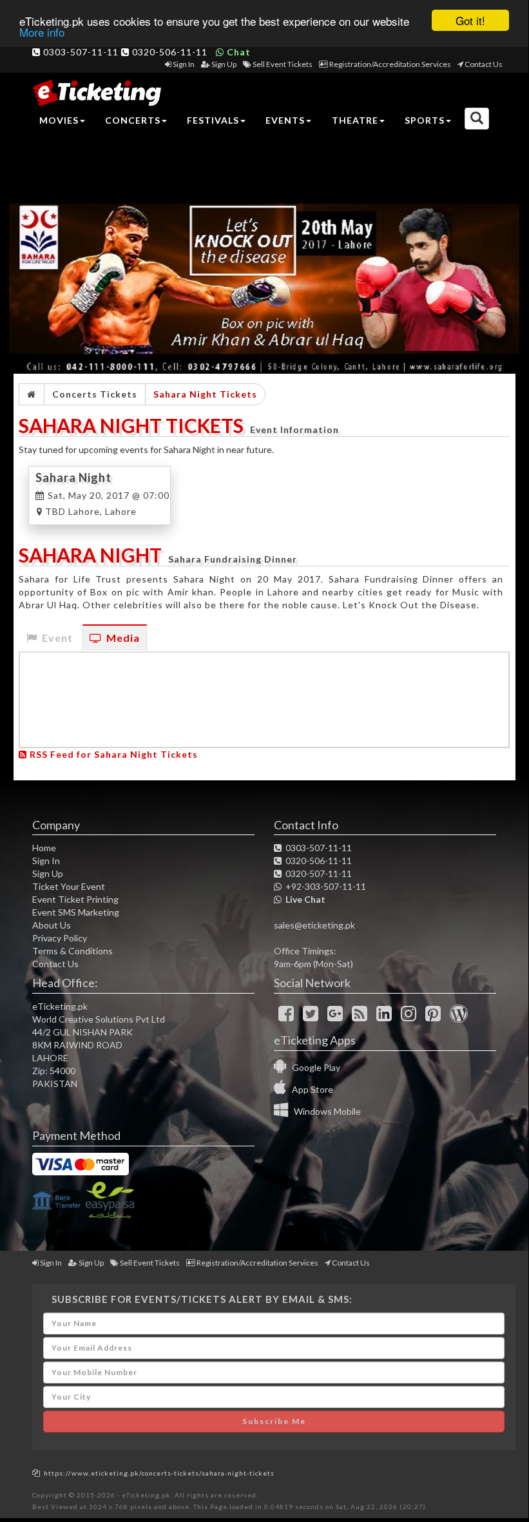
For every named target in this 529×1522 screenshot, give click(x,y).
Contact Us (484, 64)
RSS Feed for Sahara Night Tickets (112, 754)
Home (44, 847)
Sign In (184, 64)
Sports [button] (425, 120)
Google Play (313, 1067)
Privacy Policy (59, 937)
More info (41, 32)
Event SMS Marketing (75, 912)
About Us (51, 925)
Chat (237, 51)
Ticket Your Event (68, 886)
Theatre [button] (355, 120)
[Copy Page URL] (36, 1473)
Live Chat (303, 899)
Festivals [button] (213, 120)
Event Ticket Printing (75, 899)
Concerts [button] (132, 120)
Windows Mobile (324, 1111)
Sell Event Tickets (283, 64)
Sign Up (223, 64)
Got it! (470, 20)
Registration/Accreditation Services (390, 64)
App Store (309, 1089)
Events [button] (285, 120)
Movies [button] (59, 120)
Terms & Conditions (72, 950)
